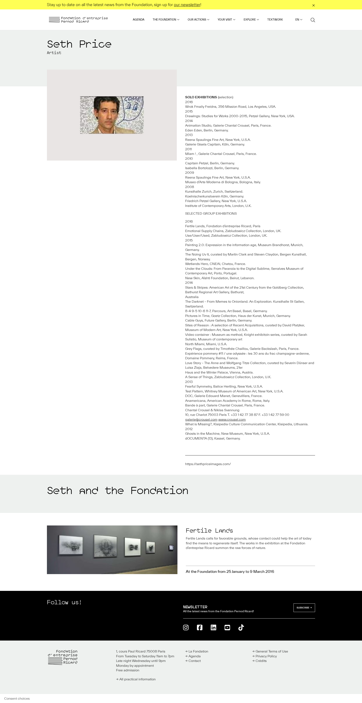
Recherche (313, 19)
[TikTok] (241, 627)
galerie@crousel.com (201, 419)
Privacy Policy (266, 656)
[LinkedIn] (213, 627)
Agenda (138, 19)
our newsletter (187, 4)
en (297, 19)
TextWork (275, 19)
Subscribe (303, 607)
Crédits (261, 661)
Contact (195, 661)
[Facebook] (199, 627)
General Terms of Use (272, 651)
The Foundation (164, 19)
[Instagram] (186, 627)
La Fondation (198, 651)
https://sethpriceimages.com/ (208, 464)
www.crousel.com (232, 419)
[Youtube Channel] (227, 627)
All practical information (137, 679)
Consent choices (17, 698)
